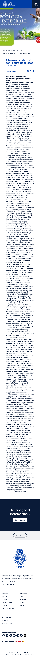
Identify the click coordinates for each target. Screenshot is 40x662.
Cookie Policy (18, 654)
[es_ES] (23, 641)
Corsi (21, 596)
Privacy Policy (9, 654)
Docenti (4, 599)
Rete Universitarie (8, 608)
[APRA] (10, 4)
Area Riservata (7, 623)
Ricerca (4, 605)
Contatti (5, 620)
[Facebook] (3, 635)
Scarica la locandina (20, 492)
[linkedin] (31, 71)
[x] (33, 71)
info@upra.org (9, 584)
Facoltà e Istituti (7, 602)
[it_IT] (16, 641)
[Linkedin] (17, 635)
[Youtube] (14, 635)
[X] (10, 635)
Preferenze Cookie (29, 654)
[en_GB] (19, 641)
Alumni (22, 605)
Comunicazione (12, 50)
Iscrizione (23, 599)
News (20, 50)
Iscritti (22, 602)
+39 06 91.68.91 (10, 581)
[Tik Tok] (21, 635)
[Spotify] (25, 635)
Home (3, 50)
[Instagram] (7, 635)
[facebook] (28, 71)
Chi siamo (5, 596)
